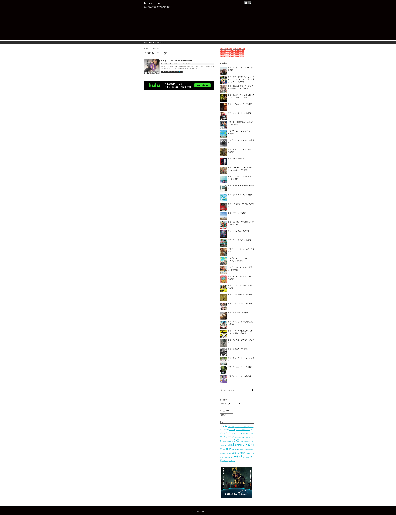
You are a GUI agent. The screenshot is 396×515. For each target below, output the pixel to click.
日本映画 (235, 444)
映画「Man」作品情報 (236, 158)
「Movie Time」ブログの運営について (154, 42)
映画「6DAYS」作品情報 (237, 213)
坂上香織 (248, 437)
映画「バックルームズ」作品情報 (240, 294)
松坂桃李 (237, 449)
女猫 (241, 441)
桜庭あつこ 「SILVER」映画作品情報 (176, 60)
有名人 (230, 449)
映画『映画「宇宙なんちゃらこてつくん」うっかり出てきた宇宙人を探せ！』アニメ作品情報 (241, 79)
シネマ (225, 432)
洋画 (234, 453)
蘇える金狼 (246, 457)
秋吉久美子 (231, 457)
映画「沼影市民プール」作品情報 (240, 195)
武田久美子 (248, 449)
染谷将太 (242, 449)
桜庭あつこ (189, 63)
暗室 (224, 449)
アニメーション (243, 429)
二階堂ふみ (237, 437)
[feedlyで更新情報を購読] (246, 2)
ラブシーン (227, 436)
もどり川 (251, 427)
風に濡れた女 (232, 461)
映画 (244, 444)
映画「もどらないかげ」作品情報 (240, 367)
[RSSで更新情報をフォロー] (249, 2)
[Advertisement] (198, 25)
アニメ (232, 429)
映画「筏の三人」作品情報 (238, 349)
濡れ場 (241, 452)
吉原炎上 (242, 437)
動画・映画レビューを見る (170, 71)
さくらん (237, 427)
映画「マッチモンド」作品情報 (239, 113)
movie (223, 426)
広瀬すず (249, 441)
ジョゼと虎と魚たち (248, 433)
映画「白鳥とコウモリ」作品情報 (240, 303)
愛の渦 (227, 445)
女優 (236, 440)
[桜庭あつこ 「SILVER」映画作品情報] (152, 66)
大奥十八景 (229, 441)
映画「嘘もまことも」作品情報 (239, 376)
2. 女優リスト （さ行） (178, 63)
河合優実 (229, 453)
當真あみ (248, 453)
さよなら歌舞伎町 (244, 427)
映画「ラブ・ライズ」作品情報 (239, 240)
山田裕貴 (244, 441)
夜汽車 (224, 441)
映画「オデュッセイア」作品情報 (240, 104)
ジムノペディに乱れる (236, 433)
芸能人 (238, 456)
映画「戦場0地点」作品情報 (238, 313)
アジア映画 (224, 429)
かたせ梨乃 (231, 427)
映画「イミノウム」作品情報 (238, 231)
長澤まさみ (225, 461)
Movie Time (152, 3)
